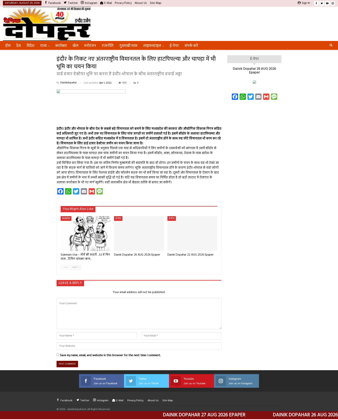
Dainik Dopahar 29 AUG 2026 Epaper (254, 71)
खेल (75, 45)
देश (18, 45)
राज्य (43, 45)
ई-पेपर (174, 45)
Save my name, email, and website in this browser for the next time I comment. (110, 355)
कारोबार (61, 45)
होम (8, 45)
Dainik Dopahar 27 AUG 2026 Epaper (192, 415)
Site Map (155, 3)
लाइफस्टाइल (152, 45)
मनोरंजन (90, 45)
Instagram (91, 3)
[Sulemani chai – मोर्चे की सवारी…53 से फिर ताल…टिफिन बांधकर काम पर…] (86, 233)
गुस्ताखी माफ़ (128, 45)
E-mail (108, 3)
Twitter (73, 3)
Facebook (55, 3)
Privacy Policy (123, 3)
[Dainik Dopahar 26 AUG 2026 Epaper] (139, 233)
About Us (141, 3)
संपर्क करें (191, 45)
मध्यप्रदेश (66, 218)
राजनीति (108, 45)
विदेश (30, 45)
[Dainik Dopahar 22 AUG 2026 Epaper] (192, 233)
